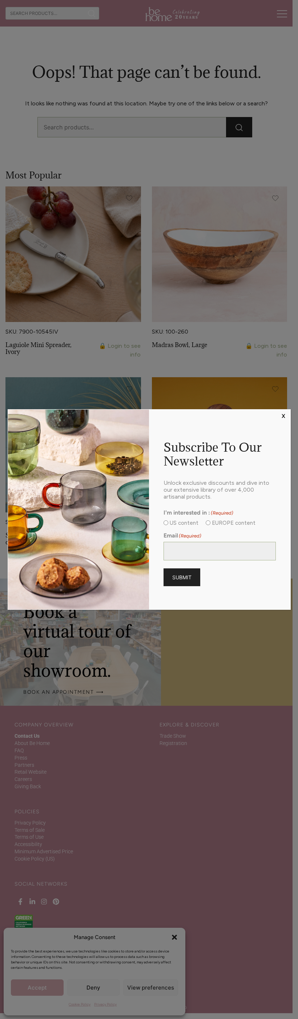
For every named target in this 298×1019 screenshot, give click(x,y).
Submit (182, 577)
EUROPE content (233, 523)
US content (184, 523)
